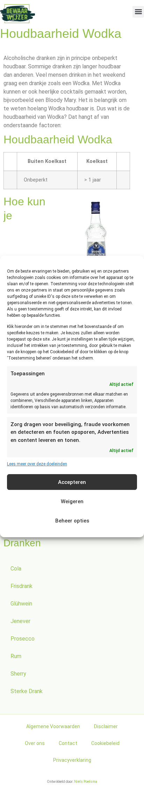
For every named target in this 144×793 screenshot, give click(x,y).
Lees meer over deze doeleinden (37, 464)
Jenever (20, 621)
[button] (138, 12)
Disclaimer (106, 726)
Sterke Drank (26, 691)
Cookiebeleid (105, 743)
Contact (68, 743)
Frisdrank (21, 586)
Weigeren (72, 501)
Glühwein (21, 603)
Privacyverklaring (72, 760)
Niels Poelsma (85, 782)
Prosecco (22, 638)
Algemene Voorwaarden (53, 726)
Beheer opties (72, 521)
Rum (15, 656)
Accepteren (72, 482)
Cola (15, 568)
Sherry (18, 673)
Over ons (35, 743)
